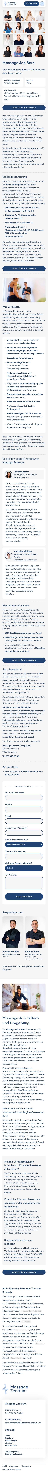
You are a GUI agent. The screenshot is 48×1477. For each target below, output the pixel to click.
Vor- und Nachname (14, 793)
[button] (42, 3)
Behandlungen (11, 1441)
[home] (10, 3)
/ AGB (4, 1466)
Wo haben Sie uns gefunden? (18, 863)
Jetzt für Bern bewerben (24, 108)
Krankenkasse (16, 1358)
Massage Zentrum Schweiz (31, 1311)
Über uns (39, 1344)
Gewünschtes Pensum (15, 851)
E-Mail (8, 816)
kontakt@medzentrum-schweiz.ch (25, 1423)
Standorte (26, 1321)
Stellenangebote (12, 1452)
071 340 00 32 (31, 3)
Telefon (8, 804)
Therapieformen (22, 1330)
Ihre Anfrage (11, 875)
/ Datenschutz (26, 1466)
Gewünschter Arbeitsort (16, 828)
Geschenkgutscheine (13, 1454)
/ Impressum (13, 1466)
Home (7, 1436)
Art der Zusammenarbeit (16, 840)
